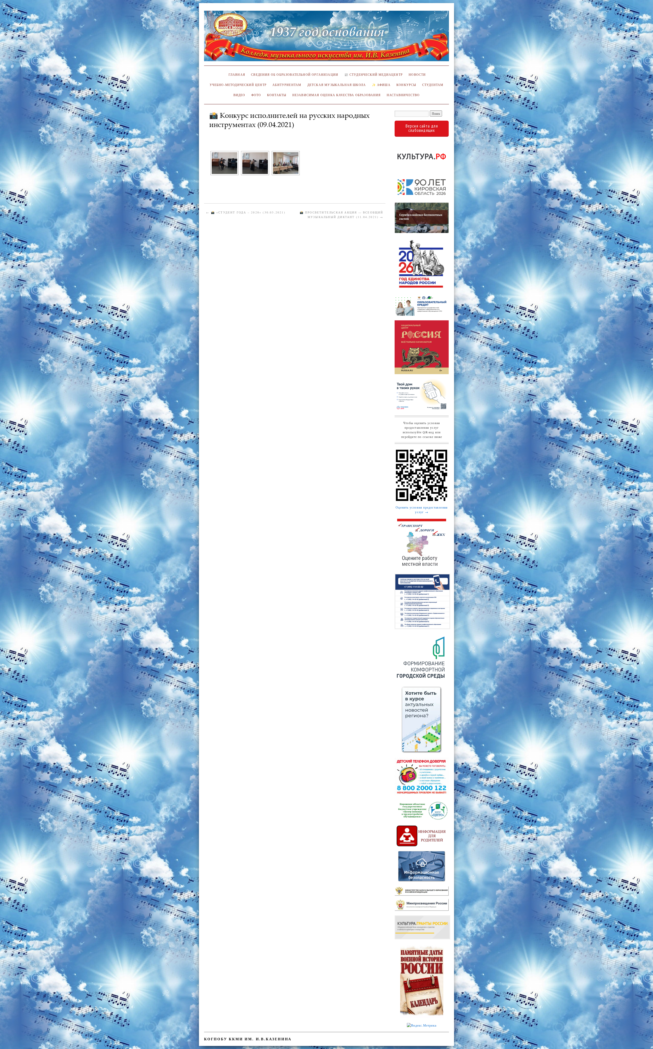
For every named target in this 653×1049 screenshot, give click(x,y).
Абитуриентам (286, 85)
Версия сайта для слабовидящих (422, 128)
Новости (417, 75)
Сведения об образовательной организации (294, 75)
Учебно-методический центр (238, 85)
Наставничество (403, 95)
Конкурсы (406, 85)
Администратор (224, 132)
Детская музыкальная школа (336, 85)
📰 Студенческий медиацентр (373, 75)
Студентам (433, 85)
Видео (239, 95)
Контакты (276, 95)
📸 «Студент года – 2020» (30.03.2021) (245, 212)
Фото (256, 95)
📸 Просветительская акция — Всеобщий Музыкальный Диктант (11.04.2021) (341, 214)
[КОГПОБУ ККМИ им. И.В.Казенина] (326, 38)
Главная (236, 75)
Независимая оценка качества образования (336, 95)
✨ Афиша (381, 85)
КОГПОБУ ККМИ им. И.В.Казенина (248, 1039)
